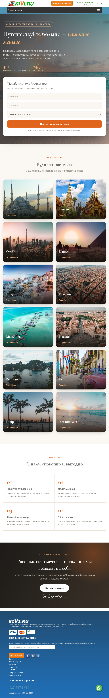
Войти (99, 3)
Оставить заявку (54, 588)
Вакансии (12, 664)
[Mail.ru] (38, 656)
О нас (11, 659)
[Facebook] (28, 656)
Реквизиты (13, 667)
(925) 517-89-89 (84, 2)
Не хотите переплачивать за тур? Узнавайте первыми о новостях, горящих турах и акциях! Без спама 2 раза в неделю (52, 643)
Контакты (12, 670)
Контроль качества (16, 672)
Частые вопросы (15, 662)
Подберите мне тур (62, 3)
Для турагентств (15, 675)
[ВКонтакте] (33, 656)
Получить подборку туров (54, 124)
